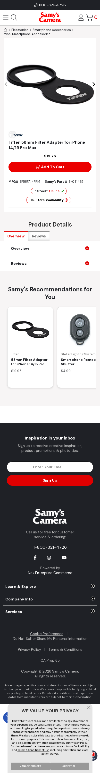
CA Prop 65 (50, 660)
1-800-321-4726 (50, 547)
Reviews (39, 236)
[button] (93, 84)
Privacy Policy (29, 649)
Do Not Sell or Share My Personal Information (50, 638)
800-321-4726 (52, 5)
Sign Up (50, 480)
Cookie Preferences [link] (46, 633)
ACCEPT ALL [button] (69, 766)
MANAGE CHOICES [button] (30, 766)
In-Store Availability (47, 200)
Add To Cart (53, 166)
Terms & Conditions (65, 649)
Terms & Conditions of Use (33, 750)
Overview (16, 236)
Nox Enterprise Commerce (50, 572)
